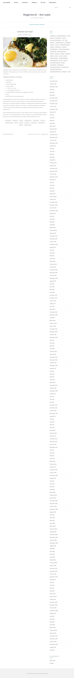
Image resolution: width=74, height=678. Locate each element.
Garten (52, 47)
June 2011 (52, 453)
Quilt (60, 56)
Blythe (64, 38)
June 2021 (52, 185)
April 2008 (52, 557)
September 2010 (54, 475)
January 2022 (53, 165)
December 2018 (53, 269)
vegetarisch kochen (55, 67)
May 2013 (52, 402)
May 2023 (52, 120)
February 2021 (53, 196)
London (62, 53)
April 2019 (52, 258)
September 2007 (54, 576)
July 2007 (52, 582)
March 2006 (53, 627)
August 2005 (53, 647)
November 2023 (53, 103)
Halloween (53, 51)
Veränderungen (8, 134)
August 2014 (53, 368)
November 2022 (53, 137)
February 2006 (53, 630)
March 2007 (53, 593)
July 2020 (52, 216)
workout (64, 71)
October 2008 (53, 540)
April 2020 (52, 224)
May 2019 (52, 255)
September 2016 (54, 315)
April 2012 (52, 427)
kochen (57, 53)
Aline (30, 34)
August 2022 (53, 146)
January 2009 (53, 531)
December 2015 (53, 329)
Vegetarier (34, 122)
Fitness (52, 44)
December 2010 (53, 469)
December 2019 (53, 236)
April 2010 (52, 489)
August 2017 (53, 303)
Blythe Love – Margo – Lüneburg (37, 134)
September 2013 (54, 391)
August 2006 (53, 613)
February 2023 (53, 129)
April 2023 (52, 123)
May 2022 (52, 154)
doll (66, 40)
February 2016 (53, 323)
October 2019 (53, 241)
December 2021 (53, 168)
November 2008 (54, 537)
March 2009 (53, 526)
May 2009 (52, 520)
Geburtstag (58, 47)
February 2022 (53, 162)
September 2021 (54, 177)
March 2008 (53, 560)
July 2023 (52, 115)
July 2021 (52, 182)
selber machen (54, 58)
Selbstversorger (63, 58)
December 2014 (53, 357)
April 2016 (52, 317)
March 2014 (52, 382)
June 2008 (52, 551)
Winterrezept (27, 125)
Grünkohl (15, 120)
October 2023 (53, 106)
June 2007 (52, 585)
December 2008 (53, 534)
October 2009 (53, 506)
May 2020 (52, 222)
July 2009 (52, 515)
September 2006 (54, 610)
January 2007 (53, 599)
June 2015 (52, 343)
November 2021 (53, 171)
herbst (21, 120)
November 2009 (54, 503)
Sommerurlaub (54, 60)
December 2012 (53, 405)
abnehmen (52, 35)
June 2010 (52, 484)
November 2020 (53, 205)
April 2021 (52, 191)
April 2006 (52, 624)
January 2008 (53, 565)
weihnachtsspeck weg (55, 69)
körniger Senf (9, 122)
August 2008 (53, 545)
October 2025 (53, 84)
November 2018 (53, 272)
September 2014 (54, 365)
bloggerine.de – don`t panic (37, 15)
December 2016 (53, 312)
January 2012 (53, 436)
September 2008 (54, 543)
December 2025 (53, 81)
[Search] (70, 7)
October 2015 (53, 334)
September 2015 (54, 337)
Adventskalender (61, 35)
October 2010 (53, 472)
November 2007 (53, 571)
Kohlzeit (43, 120)
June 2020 (52, 219)
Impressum (52, 660)
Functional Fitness (65, 44)
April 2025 (52, 95)
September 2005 (54, 644)
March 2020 (53, 227)
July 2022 (52, 148)
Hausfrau (25, 2)
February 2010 (53, 495)
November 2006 (54, 605)
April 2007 (52, 591)
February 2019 (53, 264)
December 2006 (53, 602)
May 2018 (52, 289)
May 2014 (52, 376)
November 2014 (53, 360)
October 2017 (53, 300)
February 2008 (53, 562)
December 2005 (53, 636)
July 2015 (52, 340)
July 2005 (52, 650)
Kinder (52, 53)
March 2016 (52, 320)
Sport (60, 60)
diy (63, 40)
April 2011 (52, 458)
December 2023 (53, 100)
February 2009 (53, 529)
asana (68, 35)
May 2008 (52, 554)
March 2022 (52, 160)
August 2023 (53, 112)
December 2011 (53, 438)
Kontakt (52, 663)
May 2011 (52, 455)
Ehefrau (34, 2)
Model (16, 2)
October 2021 (53, 174)
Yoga (69, 71)
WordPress (45, 673)
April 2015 (52, 348)
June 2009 (52, 517)
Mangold (67, 53)
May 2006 (52, 622)
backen (52, 38)
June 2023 (52, 117)
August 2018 (53, 281)
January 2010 (53, 498)
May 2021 (52, 188)
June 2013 (52, 399)
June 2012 (52, 422)
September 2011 (53, 447)
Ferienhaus (67, 42)
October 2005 (53, 641)
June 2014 (52, 374)
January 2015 (53, 354)
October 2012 (53, 410)
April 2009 (52, 523)
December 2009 (53, 500)
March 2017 (52, 309)
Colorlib (36, 673)
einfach (52, 42)
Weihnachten (65, 67)
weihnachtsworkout (55, 71)
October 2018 (53, 275)
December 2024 (53, 98)
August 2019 (53, 247)
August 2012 (53, 416)
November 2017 (53, 298)
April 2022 (52, 157)
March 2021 (52, 193)
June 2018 (52, 286)
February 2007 (53, 596)
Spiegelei (27, 122)
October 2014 (53, 362)
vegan (62, 62)
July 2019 (52, 250)
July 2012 (52, 419)
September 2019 (54, 244)
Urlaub (65, 60)
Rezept (16, 122)
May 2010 (52, 486)
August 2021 (53, 179)
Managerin (52, 2)
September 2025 (54, 86)
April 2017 (52, 306)
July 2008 (52, 548)
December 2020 (53, 202)
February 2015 (53, 351)
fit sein (57, 44)
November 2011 (53, 441)
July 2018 (52, 284)
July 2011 (52, 450)
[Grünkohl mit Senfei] (25, 52)
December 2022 (53, 134)
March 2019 (52, 261)
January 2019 (53, 267)
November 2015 (53, 331)
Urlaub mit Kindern (55, 62)
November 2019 (53, 238)
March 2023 (52, 126)
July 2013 (52, 396)
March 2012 (52, 430)
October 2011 (53, 444)
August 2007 (53, 579)
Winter (21, 125)
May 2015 (52, 346)
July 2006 (52, 616)
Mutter (43, 2)
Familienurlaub (59, 42)
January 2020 (53, 233)
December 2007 (53, 568)
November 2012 (53, 407)
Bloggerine (6, 2)
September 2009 (54, 509)
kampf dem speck (61, 51)
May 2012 (52, 424)
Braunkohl (8, 120)
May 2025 (52, 92)
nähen (51, 56)
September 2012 (54, 413)
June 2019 (52, 253)
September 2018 (54, 278)
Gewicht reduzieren (64, 49)
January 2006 (53, 633)
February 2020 (53, 230)
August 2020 (53, 213)
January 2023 (53, 131)
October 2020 (53, 207)
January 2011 (53, 467)
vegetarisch (42, 122)
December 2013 (53, 385)
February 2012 (53, 433)
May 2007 (52, 588)
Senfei (21, 122)
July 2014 (52, 371)
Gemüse (64, 47)
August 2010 (53, 478)
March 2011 (52, 461)
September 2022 (54, 143)
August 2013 (53, 393)
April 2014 (52, 379)
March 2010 (52, 492)
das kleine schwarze (55, 40)
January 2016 (53, 326)
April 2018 (52, 292)
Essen (31, 24)
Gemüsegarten (54, 49)
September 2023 (54, 109)
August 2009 (53, 512)
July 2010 (52, 481)
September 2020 (54, 210)
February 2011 (53, 464)
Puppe (56, 56)
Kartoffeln (36, 120)
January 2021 (53, 199)
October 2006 (53, 607)
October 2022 (53, 140)
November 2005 (54, 638)
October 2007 (53, 574)
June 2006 (52, 619)
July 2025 (52, 89)
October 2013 (53, 388)
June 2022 (52, 151)
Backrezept (58, 38)
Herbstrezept (28, 120)
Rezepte (42, 24)
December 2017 (53, 295)
